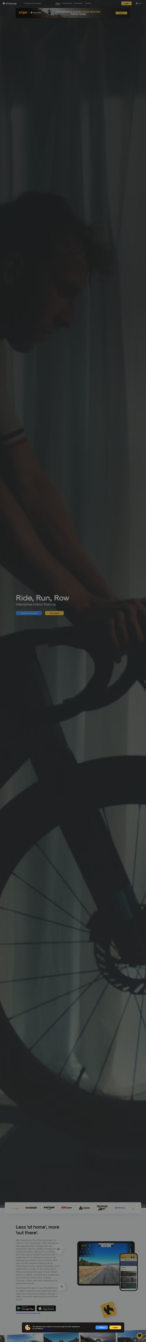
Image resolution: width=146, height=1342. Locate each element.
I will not (102, 1327)
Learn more (48, 1328)
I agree (115, 1327)
